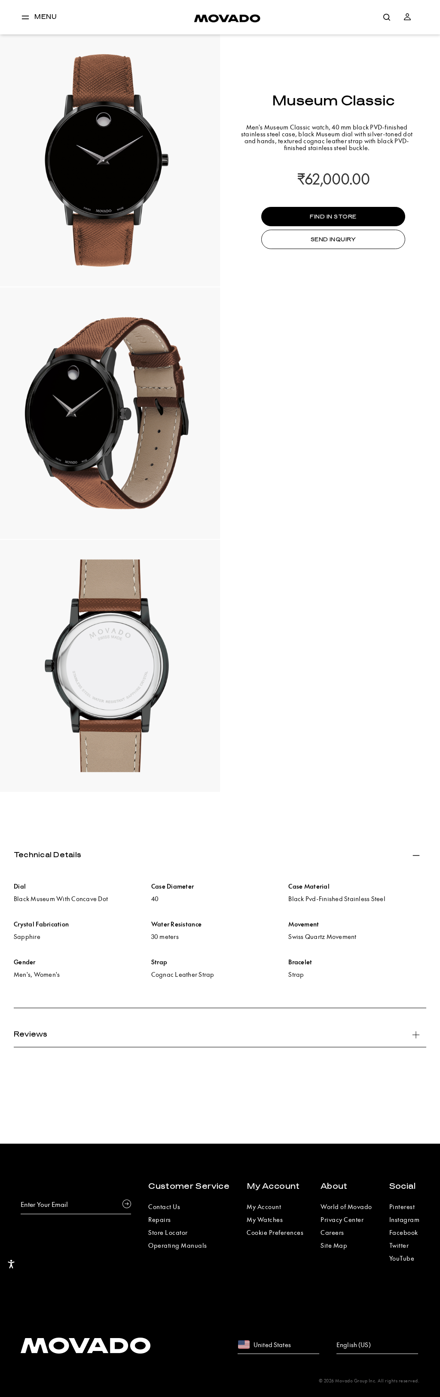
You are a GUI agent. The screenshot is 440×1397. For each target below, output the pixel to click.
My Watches (265, 1219)
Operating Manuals (177, 1245)
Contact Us (164, 1206)
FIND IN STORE (333, 216)
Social (402, 1186)
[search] (386, 17)
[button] (407, 17)
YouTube (402, 1258)
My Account (273, 1186)
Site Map (334, 1245)
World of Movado (346, 1206)
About (334, 1186)
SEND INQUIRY (333, 239)
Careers (332, 1232)
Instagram (404, 1219)
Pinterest (402, 1206)
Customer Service (188, 1186)
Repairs (159, 1219)
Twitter (399, 1245)
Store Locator (168, 1232)
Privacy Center (342, 1219)
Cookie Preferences (275, 1232)
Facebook (403, 1232)
